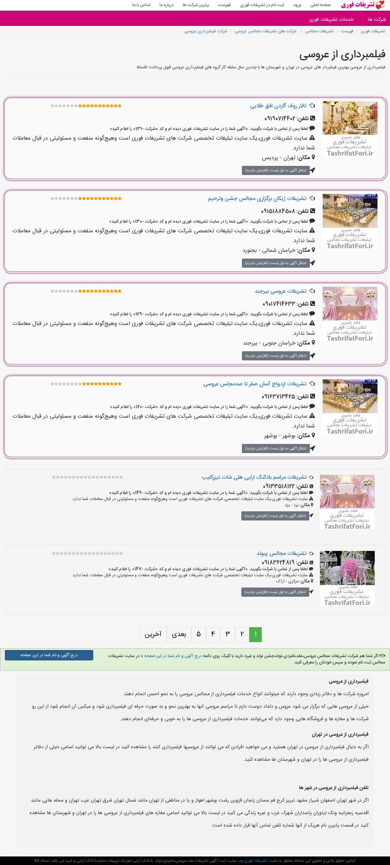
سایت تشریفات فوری (260, 860)
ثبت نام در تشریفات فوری (262, 5)
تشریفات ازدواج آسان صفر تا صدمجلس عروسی (254, 384)
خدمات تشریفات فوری (331, 20)
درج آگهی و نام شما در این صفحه (173, 656)
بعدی (179, 634)
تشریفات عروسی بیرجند (280, 291)
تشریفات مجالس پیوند (282, 553)
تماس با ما (141, 5)
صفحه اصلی (320, 5)
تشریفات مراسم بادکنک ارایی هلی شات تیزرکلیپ (254, 477)
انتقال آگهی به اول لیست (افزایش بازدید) (276, 170)
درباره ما (166, 5)
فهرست (224, 5)
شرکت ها (377, 20)
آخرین (153, 634)
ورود (297, 5)
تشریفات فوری (373, 31)
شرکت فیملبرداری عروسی (205, 31)
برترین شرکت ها (196, 5)
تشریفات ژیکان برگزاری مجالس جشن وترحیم (257, 198)
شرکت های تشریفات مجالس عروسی (266, 31)
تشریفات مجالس (319, 31)
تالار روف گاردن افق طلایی (278, 106)
